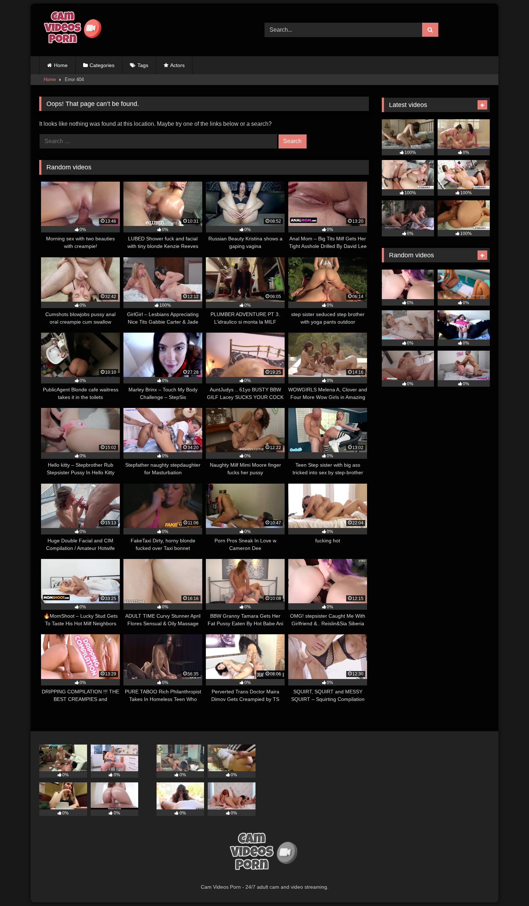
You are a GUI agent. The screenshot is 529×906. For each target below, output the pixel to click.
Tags (142, 65)
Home (61, 65)
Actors (177, 65)
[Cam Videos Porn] (71, 29)
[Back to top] (507, 885)
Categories (102, 65)
